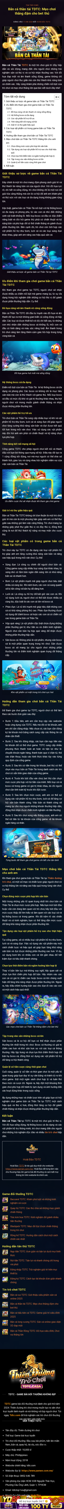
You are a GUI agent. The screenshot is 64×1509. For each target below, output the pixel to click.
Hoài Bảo (36, 1495)
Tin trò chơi (32, 5)
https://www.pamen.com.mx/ (19, 1169)
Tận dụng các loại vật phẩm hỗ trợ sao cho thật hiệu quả (33, 151)
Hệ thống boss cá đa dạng (22, 115)
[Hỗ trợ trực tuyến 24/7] (56, 1501)
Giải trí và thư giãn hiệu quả (23, 125)
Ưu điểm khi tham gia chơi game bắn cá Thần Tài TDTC (30, 107)
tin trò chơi (51, 1132)
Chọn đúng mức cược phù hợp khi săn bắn (29, 146)
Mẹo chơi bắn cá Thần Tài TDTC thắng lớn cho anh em (31, 141)
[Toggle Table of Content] (55, 97)
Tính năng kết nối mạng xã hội (24, 121)
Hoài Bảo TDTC (43, 22)
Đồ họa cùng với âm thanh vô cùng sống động (31, 112)
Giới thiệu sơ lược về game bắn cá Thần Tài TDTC (30, 101)
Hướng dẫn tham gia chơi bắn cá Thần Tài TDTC (29, 135)
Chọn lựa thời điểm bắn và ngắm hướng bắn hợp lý (32, 156)
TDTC (25, 65)
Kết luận (10, 166)
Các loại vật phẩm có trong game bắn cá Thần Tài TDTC (30, 130)
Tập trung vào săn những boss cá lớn (27, 159)
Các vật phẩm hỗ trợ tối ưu (22, 118)
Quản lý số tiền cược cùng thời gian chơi (28, 162)
